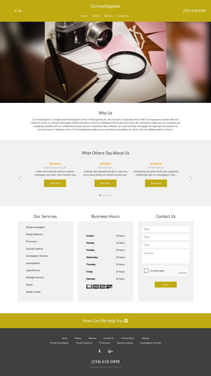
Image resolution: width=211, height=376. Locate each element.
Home (84, 15)
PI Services (31, 241)
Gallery (96, 15)
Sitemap (145, 338)
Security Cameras (34, 248)
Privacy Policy (127, 338)
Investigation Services (37, 255)
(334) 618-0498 (194, 11)
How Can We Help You (103, 320)
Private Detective (34, 234)
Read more (55, 183)
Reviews (108, 15)
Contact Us (123, 15)
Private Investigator (35, 227)
